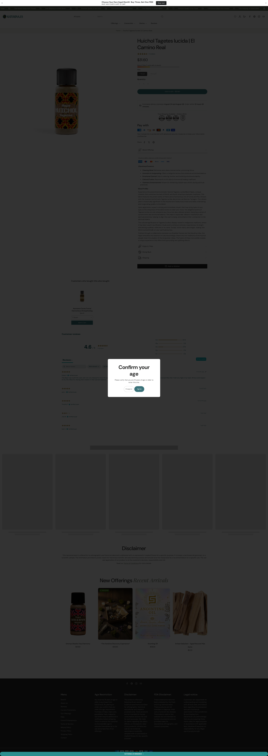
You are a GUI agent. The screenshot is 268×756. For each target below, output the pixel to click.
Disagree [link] (129, 389)
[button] (134, 754)
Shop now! (155, 3)
